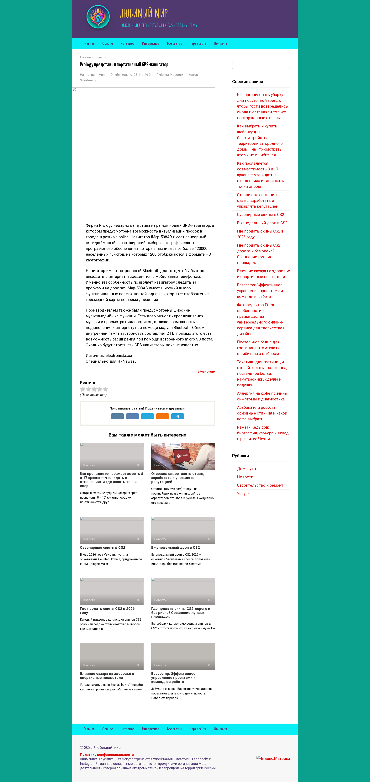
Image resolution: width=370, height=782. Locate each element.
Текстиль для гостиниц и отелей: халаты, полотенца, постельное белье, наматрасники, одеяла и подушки (262, 373)
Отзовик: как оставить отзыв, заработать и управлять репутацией (177, 477)
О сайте (107, 44)
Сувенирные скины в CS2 (102, 547)
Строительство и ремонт (260, 485)
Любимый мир (143, 13)
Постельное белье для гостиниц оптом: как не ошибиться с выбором (258, 348)
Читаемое (128, 44)
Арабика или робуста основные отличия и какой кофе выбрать (262, 413)
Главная (89, 44)
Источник (206, 372)
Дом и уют (246, 468)
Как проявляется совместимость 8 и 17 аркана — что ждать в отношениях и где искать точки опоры (111, 479)
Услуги (243, 493)
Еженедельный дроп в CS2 (175, 547)
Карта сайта (198, 44)
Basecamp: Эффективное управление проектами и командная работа (173, 677)
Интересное (150, 44)
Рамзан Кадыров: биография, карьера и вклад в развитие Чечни (263, 433)
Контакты (221, 44)
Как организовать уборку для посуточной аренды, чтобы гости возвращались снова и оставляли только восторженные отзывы (262, 106)
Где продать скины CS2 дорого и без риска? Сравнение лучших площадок (180, 612)
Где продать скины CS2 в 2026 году (107, 610)
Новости (176, 75)
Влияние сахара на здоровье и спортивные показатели (107, 675)
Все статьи (174, 44)
